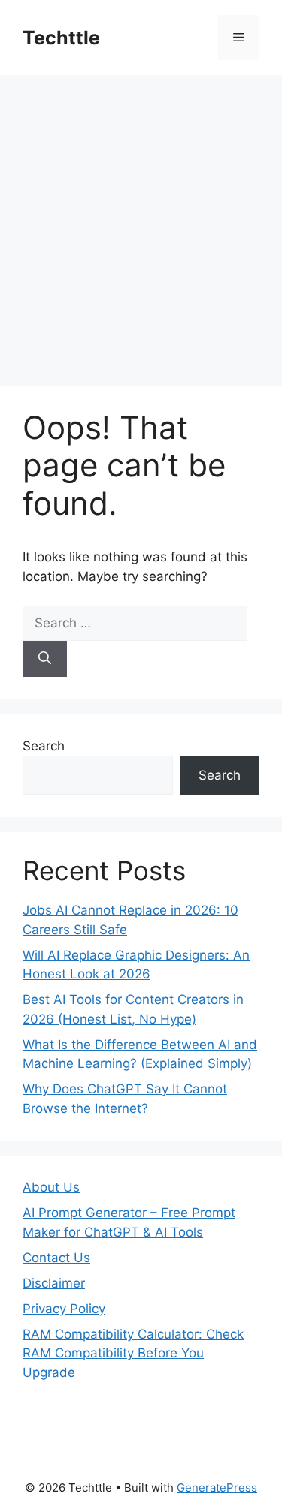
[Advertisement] (141, 223)
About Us (51, 1187)
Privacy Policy (64, 1308)
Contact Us (56, 1257)
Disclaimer (54, 1283)
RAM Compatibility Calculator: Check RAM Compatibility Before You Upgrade (133, 1353)
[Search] (45, 659)
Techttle (61, 37)
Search (44, 745)
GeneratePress (217, 1487)
